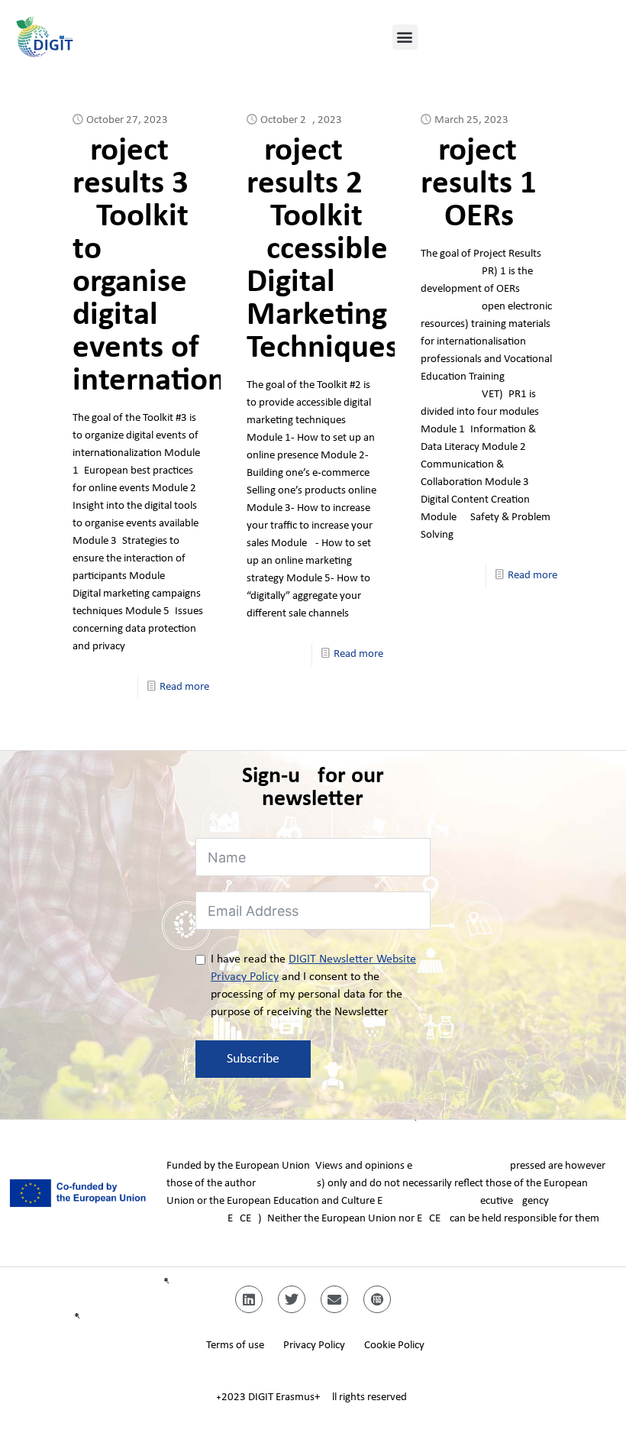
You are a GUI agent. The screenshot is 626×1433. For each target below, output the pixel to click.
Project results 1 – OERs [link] (479, 184)
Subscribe (253, 1059)
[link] (99, 36)
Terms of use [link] (235, 1345)
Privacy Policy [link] (314, 1345)
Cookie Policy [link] (394, 1345)
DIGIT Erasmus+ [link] (284, 1397)
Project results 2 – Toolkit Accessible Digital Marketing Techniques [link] (323, 250)
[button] (405, 37)
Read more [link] (184, 687)
